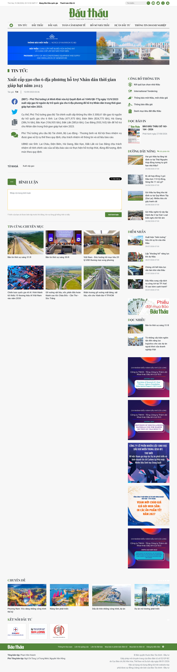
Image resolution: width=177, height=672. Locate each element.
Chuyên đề (16, 580)
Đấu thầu (37, 25)
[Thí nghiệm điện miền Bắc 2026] (16, 631)
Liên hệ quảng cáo (81, 647)
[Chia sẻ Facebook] (153, 3)
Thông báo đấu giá (143, 104)
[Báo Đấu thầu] (16, 647)
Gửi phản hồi (164, 151)
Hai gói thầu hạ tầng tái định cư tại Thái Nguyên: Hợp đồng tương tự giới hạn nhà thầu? (156, 161)
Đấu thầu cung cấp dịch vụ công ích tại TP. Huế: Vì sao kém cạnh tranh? (156, 283)
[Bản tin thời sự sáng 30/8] (64, 242)
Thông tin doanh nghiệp (150, 25)
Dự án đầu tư (122, 25)
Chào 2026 (140, 609)
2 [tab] (162, 580)
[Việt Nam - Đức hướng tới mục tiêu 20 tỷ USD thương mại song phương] (102, 242)
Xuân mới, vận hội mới (102, 609)
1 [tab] (159, 580)
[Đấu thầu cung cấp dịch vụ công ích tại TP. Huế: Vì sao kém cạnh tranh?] (135, 284)
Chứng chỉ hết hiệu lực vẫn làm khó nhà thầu (155, 268)
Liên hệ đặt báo (97, 647)
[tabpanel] (27, 597)
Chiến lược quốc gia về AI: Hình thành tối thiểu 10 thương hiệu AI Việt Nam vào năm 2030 (25, 295)
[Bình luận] (14, 133)
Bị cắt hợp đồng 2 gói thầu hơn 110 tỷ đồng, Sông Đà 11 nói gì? (155, 179)
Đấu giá (52, 25)
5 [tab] (168, 580)
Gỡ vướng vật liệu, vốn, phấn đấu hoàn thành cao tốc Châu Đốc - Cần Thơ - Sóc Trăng (63, 295)
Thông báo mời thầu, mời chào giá (151, 98)
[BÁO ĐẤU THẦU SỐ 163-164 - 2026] (134, 134)
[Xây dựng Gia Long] (38, 631)
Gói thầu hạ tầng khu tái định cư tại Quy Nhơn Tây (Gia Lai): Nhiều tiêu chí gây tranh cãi (156, 196)
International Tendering (145, 91)
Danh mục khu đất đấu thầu (147, 111)
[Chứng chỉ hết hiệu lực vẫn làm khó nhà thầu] (135, 270)
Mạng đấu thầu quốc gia (48, 3)
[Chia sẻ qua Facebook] (14, 101)
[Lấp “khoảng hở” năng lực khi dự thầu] (135, 257)
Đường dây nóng (142, 151)
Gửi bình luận (113, 215)
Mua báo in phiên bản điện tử (116, 647)
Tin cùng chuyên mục (26, 226)
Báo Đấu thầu (88, 14)
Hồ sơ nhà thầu (100, 25)
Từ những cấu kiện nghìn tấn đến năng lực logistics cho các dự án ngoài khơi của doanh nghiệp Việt (156, 343)
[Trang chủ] (11, 25)
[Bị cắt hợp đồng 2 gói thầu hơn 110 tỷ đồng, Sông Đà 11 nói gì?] (135, 179)
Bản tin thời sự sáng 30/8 (57, 257)
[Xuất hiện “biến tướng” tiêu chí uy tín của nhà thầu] (135, 240)
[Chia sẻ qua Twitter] (14, 112)
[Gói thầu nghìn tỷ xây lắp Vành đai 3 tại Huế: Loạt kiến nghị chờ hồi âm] (135, 215)
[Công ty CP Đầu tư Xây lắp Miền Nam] (59, 631)
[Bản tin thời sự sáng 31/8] (26, 242)
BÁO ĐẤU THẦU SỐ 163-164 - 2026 (155, 128)
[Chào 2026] (154, 595)
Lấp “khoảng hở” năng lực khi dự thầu (157, 255)
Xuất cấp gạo (28, 166)
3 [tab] (164, 580)
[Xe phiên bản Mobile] (163, 3)
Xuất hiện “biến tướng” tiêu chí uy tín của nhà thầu (155, 240)
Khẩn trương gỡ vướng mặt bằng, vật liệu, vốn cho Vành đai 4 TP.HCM (100, 293)
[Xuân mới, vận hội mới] (111, 595)
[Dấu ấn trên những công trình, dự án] (27, 595)
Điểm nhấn (137, 232)
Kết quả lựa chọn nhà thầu (147, 84)
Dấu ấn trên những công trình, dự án (24, 609)
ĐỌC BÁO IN (137, 121)
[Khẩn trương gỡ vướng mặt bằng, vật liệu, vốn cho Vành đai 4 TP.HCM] (102, 278)
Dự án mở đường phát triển (62, 609)
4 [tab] (166, 580)
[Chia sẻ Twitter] (158, 3)
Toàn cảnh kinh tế (73, 25)
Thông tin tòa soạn (65, 647)
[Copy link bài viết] (14, 122)
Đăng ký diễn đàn (153, 647)
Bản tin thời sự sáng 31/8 (19, 257)
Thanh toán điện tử (67, 3)
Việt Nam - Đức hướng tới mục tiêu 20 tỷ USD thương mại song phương (101, 258)
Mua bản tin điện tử (137, 647)
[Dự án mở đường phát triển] (69, 595)
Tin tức (22, 25)
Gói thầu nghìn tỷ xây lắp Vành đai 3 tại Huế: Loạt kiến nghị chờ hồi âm (156, 215)
